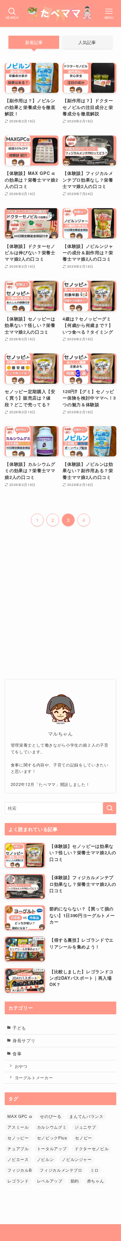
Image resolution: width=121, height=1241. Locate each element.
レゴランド (18, 1180)
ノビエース (18, 1159)
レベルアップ (50, 1180)
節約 (75, 1180)
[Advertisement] (60, 601)
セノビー (83, 1137)
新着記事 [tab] (34, 42)
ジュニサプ (85, 1127)
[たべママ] (60, 13)
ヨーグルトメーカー (34, 1077)
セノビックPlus (52, 1137)
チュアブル (18, 1148)
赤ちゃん (95, 1180)
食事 (17, 1053)
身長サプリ (23, 1040)
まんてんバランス (86, 1116)
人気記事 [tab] (87, 42)
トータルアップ (52, 1148)
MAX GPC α (19, 1116)
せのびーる (50, 1116)
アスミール (18, 1127)
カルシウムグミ (52, 1127)
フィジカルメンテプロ (61, 1170)
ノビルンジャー (77, 1159)
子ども (19, 1027)
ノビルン (45, 1159)
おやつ (21, 1066)
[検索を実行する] (109, 808)
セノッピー (18, 1137)
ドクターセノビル (92, 1148)
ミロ (94, 1170)
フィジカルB (19, 1170)
